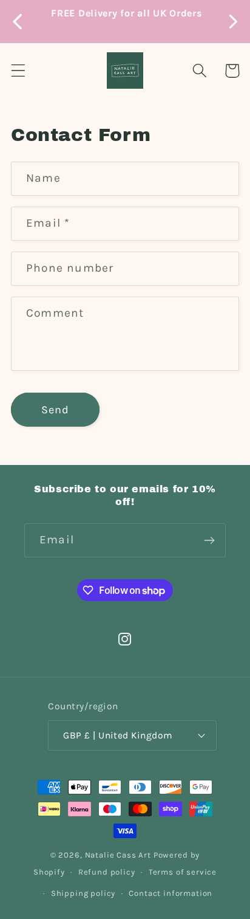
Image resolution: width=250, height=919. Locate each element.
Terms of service (183, 871)
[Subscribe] (209, 540)
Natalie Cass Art (118, 854)
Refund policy (106, 871)
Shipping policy (83, 893)
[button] (18, 71)
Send (55, 409)
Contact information (170, 893)
